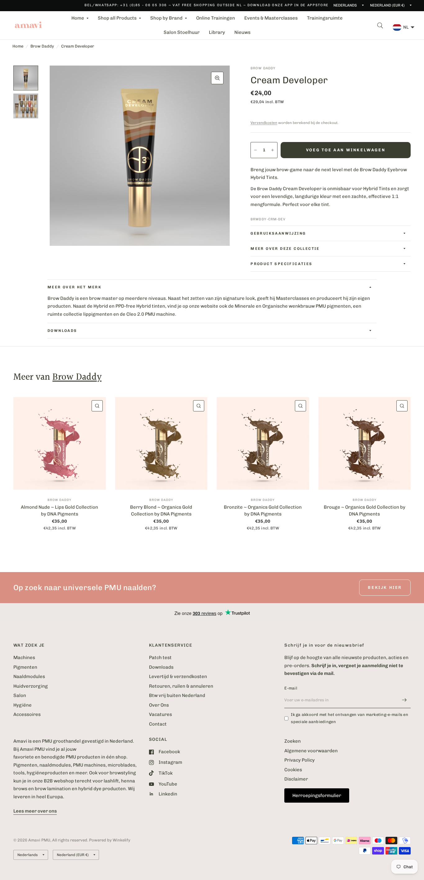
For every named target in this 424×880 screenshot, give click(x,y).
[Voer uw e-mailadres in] (404, 700)
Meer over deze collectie (285, 248)
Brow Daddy (42, 46)
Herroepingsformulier (316, 795)
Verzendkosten (263, 123)
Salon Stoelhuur (182, 32)
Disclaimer (296, 779)
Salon (19, 695)
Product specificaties (281, 264)
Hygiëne (22, 705)
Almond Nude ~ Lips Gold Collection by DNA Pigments (59, 510)
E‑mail (290, 688)
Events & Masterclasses (271, 18)
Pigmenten (25, 667)
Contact (158, 724)
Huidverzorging (30, 686)
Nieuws (242, 32)
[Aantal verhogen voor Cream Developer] (272, 150)
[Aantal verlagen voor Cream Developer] (255, 150)
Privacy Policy (299, 760)
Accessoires (27, 714)
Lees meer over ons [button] (35, 811)
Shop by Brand (166, 18)
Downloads (161, 667)
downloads (62, 330)
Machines (24, 657)
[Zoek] (380, 25)
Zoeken (292, 741)
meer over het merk (74, 287)
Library (217, 32)
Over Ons (159, 705)
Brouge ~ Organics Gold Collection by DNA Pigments (364, 510)
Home (77, 18)
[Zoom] (217, 78)
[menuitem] (80, 18)
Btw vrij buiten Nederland (177, 695)
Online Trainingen (215, 18)
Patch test (160, 657)
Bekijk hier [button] (385, 587)
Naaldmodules (29, 676)
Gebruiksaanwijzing (278, 233)
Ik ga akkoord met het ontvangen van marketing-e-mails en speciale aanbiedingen (349, 718)
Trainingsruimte (325, 18)
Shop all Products (117, 18)
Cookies (293, 769)
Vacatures (160, 714)
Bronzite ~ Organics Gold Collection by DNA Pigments (263, 510)
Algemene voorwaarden (311, 751)
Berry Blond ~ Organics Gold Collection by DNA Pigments (161, 510)
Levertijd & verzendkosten (178, 676)
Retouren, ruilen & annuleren (181, 686)
